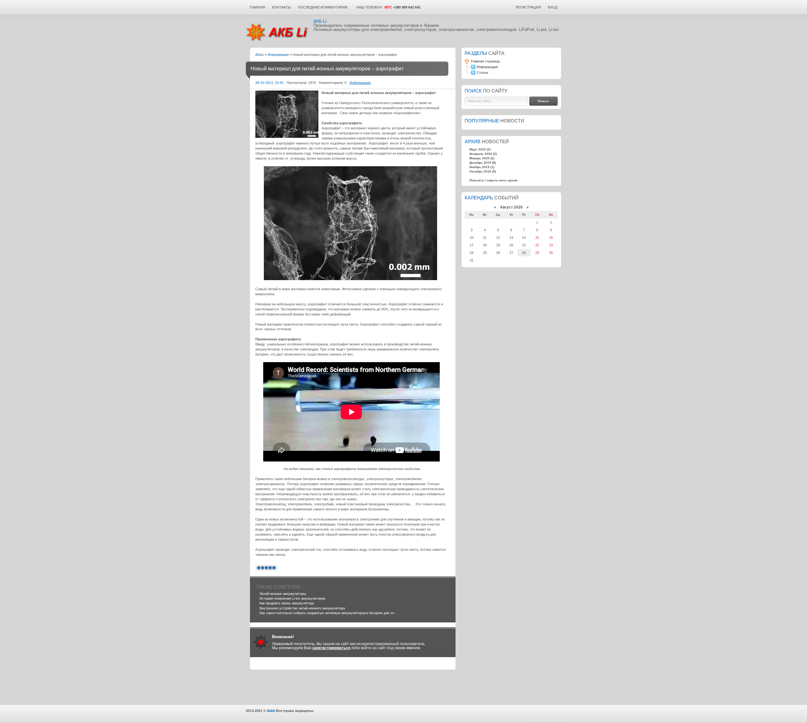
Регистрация (528, 7)
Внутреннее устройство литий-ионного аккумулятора (302, 608)
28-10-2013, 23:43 (269, 83)
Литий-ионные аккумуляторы (282, 594)
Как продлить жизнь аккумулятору (286, 603)
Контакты (281, 7)
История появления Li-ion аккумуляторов (292, 598)
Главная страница (485, 61)
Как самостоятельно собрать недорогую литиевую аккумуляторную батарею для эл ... (328, 613)
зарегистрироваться (331, 648)
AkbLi (259, 54)
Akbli (271, 711)
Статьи (482, 72)
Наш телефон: (387, 7)
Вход (552, 7)
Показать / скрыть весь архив (493, 180)
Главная (257, 7)
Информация (278, 54)
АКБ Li (279, 32)
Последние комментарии (322, 7)
